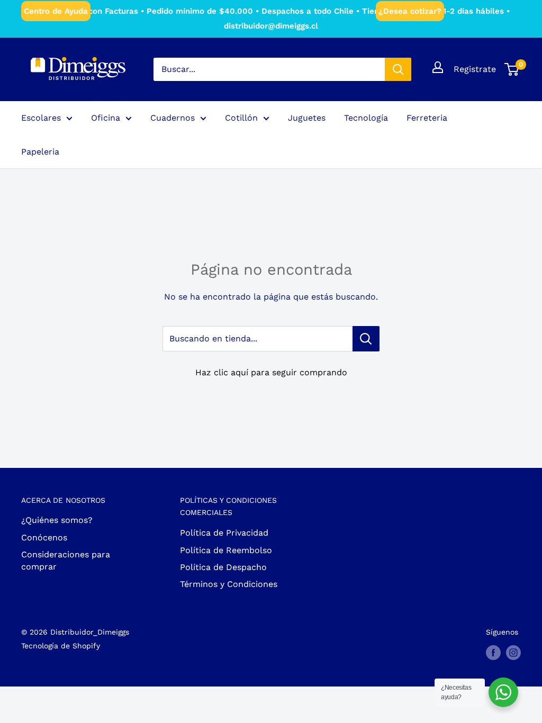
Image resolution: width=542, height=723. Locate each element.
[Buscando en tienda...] (366, 338)
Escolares (41, 118)
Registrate (475, 69)
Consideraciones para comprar (65, 560)
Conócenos (44, 537)
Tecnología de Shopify (60, 645)
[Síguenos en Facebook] (493, 652)
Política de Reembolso (226, 550)
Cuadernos (172, 118)
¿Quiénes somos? (57, 520)
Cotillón (241, 118)
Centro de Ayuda (56, 11)
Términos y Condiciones (228, 584)
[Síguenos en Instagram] (513, 652)
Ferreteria (426, 118)
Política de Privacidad (224, 533)
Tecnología (366, 118)
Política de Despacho (223, 567)
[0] (512, 69)
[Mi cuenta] (437, 67)
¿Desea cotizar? (409, 11)
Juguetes (307, 118)
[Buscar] (398, 69)
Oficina (105, 118)
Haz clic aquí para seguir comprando (271, 372)
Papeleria (40, 152)
